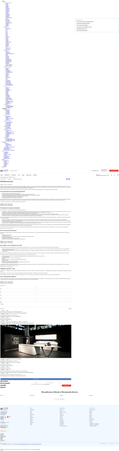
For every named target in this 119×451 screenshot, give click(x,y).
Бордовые (7, 13)
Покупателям (92, 408)
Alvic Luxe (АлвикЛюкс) (10, 53)
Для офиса (7, 102)
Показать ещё (57, 399)
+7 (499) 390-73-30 (104, 169)
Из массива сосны (9, 60)
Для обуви (7, 113)
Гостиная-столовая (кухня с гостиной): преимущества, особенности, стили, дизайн (16, 323)
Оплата (5, 161)
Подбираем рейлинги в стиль (82, 28)
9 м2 (6, 32)
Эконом (31, 421)
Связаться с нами (114, 170)
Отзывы (5, 155)
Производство (6, 163)
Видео (90, 421)
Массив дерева (32, 414)
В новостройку (8, 48)
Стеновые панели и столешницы (9, 150)
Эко (6, 79)
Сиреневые (8, 14)
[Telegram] (68, 179)
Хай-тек (7, 69)
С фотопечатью (62, 421)
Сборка (5, 165)
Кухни (3, 1)
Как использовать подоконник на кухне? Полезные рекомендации (13, 312)
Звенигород (32, 395)
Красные (7, 6)
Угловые (7, 94)
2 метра (7, 38)
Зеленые (7, 7)
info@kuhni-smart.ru (95, 170)
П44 (6, 47)
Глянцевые (7, 62)
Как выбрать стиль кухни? (5, 368)
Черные (7, 4)
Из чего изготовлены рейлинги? (82, 25)
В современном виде (9, 121)
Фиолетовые (8, 15)
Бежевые (7, 16)
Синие (7, 5)
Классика (7, 74)
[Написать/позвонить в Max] (111, 175)
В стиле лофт (8, 123)
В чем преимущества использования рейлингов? (85, 21)
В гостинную (8, 112)
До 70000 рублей (8, 138)
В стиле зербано (8, 83)
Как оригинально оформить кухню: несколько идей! (10, 358)
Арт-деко (7, 77)
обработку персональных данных (101, 175)
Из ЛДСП (7, 57)
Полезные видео (6, 158)
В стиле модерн (8, 124)
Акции (3, 159)
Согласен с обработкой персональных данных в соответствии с (41, 384)
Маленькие (7, 43)
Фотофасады (8, 70)
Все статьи (70, 308)
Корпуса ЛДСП (6, 149)
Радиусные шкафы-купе (10, 118)
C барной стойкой (9, 98)
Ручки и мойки (6, 147)
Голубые (7, 9)
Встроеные (7, 87)
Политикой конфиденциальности (47, 384)
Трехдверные (8, 127)
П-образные (8, 95)
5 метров (7, 41)
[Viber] (69, 179)
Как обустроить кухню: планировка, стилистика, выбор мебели (13, 375)
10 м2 (7, 33)
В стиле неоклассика (9, 85)
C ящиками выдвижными (10, 133)
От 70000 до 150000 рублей (10, 139)
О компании (6, 151)
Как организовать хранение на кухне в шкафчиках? (10, 316)
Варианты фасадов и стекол (10, 146)
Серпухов (91, 395)
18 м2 (7, 35)
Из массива (8, 58)
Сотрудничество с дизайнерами (93, 424)
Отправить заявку (66, 385)
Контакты (5, 153)
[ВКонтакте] (66, 179)
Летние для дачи (8, 103)
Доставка (5, 164)
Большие (7, 45)
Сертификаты (6, 152)
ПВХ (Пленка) (8, 52)
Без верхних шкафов (9, 99)
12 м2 (7, 34)
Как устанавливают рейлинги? (82, 30)
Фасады (5, 142)
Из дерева (7, 135)
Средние (7, 44)
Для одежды (8, 114)
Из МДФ (7, 136)
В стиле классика (8, 122)
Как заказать (6, 156)
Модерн (7, 68)
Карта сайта (117, 443)
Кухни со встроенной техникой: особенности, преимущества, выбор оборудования (16, 372)
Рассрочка (5, 162)
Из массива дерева (9, 145)
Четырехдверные (8, 128)
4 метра (7, 40)
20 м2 (7, 36)
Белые (7, 3)
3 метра (7, 39)
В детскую (7, 110)
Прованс (7, 75)
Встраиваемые (32, 422)
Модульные (8, 89)
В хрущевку (8, 49)
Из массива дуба (8, 59)
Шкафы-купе (4, 108)
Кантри (7, 73)
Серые (7, 12)
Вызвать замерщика (92, 409)
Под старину (8, 80)
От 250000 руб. (8, 107)
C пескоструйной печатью (10, 131)
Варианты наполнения (7, 148)
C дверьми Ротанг (9, 130)
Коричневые (8, 8)
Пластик (7, 143)
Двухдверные (8, 126)
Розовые (7, 11)
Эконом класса (8, 120)
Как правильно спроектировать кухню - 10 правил (10, 362)
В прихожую (61, 415)
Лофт (7, 78)
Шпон (7, 54)
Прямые (7, 93)
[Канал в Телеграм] (114, 175)
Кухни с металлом (9, 65)
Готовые (7, 88)
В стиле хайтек (8, 125)
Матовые (7, 63)
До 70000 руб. (8, 105)
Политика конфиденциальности (112, 443)
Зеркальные (8, 134)
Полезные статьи (6, 157)
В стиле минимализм (9, 84)
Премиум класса (8, 90)
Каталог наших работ (7, 154)
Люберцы (61, 395)
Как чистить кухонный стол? (6, 319)
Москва (1, 395)
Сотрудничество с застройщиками (94, 423)
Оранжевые (8, 10)
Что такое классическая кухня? (6, 365)
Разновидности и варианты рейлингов (83, 23)
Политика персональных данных (103, 443)
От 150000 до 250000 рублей (10, 140)
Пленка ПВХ (32, 409)
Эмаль (7, 55)
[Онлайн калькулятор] (108, 175)
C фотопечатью (8, 132)
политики (38, 449)
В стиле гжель (8, 82)
